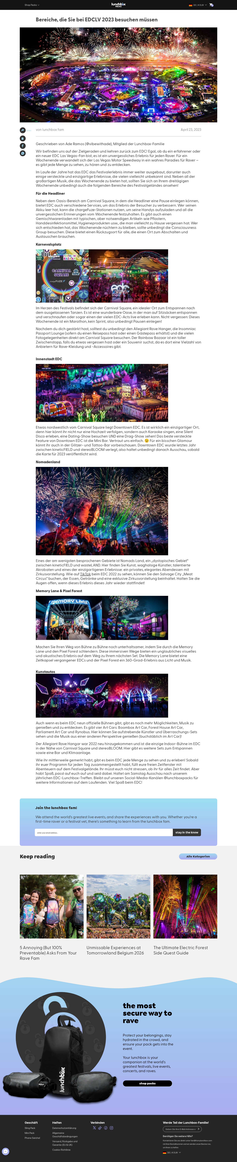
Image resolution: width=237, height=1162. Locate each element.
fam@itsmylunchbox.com (201, 1140)
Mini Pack (29, 1132)
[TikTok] (100, 1128)
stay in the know (187, 832)
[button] (23, 130)
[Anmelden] (198, 1129)
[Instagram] (111, 1128)
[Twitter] (94, 1128)
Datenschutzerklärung (64, 1128)
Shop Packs (31, 4)
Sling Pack (30, 1128)
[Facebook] (105, 1128)
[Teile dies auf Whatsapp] (23, 153)
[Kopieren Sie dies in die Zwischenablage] (23, 138)
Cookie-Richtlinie (61, 1149)
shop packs (147, 1083)
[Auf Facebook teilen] (23, 146)
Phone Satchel (32, 1137)
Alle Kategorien (198, 856)
